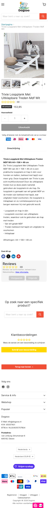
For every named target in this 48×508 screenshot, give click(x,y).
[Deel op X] (8, 256)
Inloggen (23, 495)
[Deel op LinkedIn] (13, 256)
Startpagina (6, 24)
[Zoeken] (43, 16)
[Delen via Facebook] (3, 256)
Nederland (23, 456)
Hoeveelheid (6, 113)
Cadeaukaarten (24, 498)
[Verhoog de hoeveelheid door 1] (24, 118)
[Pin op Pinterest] (19, 256)
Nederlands (23, 449)
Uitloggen (34, 495)
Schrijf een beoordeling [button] (24, 349)
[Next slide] (44, 84)
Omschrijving (13, 148)
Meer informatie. (22, 272)
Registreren (12, 495)
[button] (6, 83)
